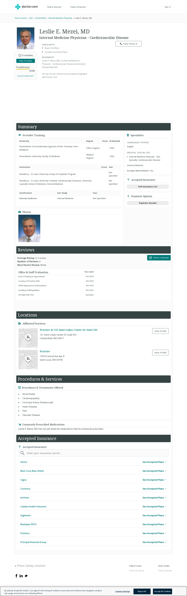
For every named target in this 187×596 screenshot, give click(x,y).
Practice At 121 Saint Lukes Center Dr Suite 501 (68, 329)
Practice (45, 351)
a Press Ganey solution (30, 566)
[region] (93, 591)
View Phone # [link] (130, 43)
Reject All (142, 591)
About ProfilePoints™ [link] (26, 76)
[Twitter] (26, 575)
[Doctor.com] (26, 7)
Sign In (168, 7)
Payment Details (148, 203)
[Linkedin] (21, 575)
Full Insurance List (148, 186)
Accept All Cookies (162, 591)
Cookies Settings (122, 591)
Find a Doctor (54, 7)
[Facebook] (16, 575)
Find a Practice (78, 7)
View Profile (160, 331)
